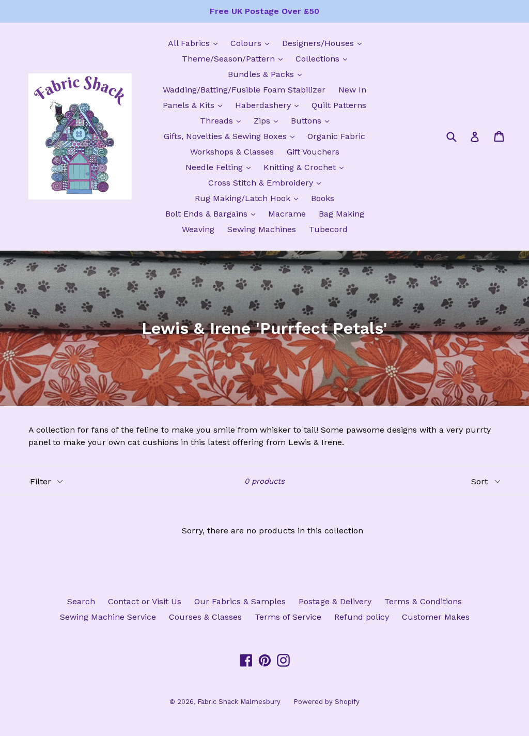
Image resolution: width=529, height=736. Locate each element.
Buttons (312, 120)
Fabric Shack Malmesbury (239, 702)
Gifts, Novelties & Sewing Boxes (232, 136)
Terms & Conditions (423, 601)
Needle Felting (220, 167)
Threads (223, 120)
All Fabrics (195, 43)
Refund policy (361, 617)
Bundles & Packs (267, 74)
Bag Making (341, 214)
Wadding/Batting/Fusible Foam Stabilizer (244, 90)
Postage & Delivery (335, 601)
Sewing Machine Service (108, 617)
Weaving (198, 229)
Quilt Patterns (339, 105)
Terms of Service (288, 617)
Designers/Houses (324, 43)
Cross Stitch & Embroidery (267, 182)
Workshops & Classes (232, 152)
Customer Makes (436, 617)
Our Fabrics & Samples (240, 601)
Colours (252, 43)
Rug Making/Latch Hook (249, 198)
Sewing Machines (261, 229)
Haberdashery (269, 105)
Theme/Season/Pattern (235, 58)
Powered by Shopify (326, 702)
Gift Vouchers (313, 152)
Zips (268, 120)
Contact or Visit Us (144, 601)
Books (322, 198)
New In (352, 90)
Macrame (287, 214)
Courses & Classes (205, 617)
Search (81, 601)
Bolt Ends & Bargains (212, 213)
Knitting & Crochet (306, 167)
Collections (323, 58)
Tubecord (328, 229)
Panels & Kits (195, 105)
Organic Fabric (336, 136)
